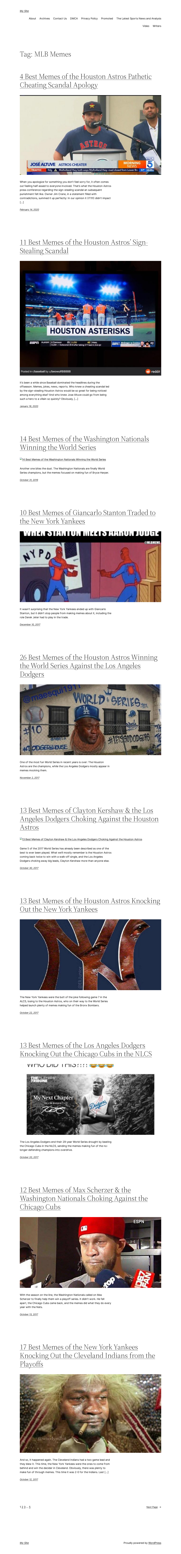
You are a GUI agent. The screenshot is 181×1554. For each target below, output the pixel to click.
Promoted (107, 18)
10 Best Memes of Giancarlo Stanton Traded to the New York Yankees (88, 516)
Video (146, 25)
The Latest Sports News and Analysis (138, 18)
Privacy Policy (89, 18)
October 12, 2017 (29, 1479)
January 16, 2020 (29, 406)
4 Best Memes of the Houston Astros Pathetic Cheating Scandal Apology (86, 80)
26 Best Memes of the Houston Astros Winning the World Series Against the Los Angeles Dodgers (89, 665)
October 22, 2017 (29, 1012)
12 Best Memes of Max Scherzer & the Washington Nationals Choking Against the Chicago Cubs (84, 1198)
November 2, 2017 (29, 777)
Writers (157, 25)
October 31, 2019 (29, 480)
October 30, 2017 (29, 868)
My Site (24, 10)
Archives (44, 18)
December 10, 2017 (30, 624)
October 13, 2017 (29, 1314)
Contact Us (60, 18)
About (32, 18)
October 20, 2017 (29, 1157)
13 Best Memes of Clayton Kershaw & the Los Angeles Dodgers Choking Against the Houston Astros (89, 818)
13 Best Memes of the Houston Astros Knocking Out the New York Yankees (90, 904)
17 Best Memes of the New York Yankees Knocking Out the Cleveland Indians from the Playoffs (87, 1355)
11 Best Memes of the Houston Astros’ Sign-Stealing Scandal (84, 246)
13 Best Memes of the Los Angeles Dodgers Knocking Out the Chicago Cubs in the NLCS (86, 1049)
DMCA (74, 18)
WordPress (154, 1542)
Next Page (153, 1507)
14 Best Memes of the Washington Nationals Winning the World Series (84, 442)
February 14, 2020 (29, 209)
